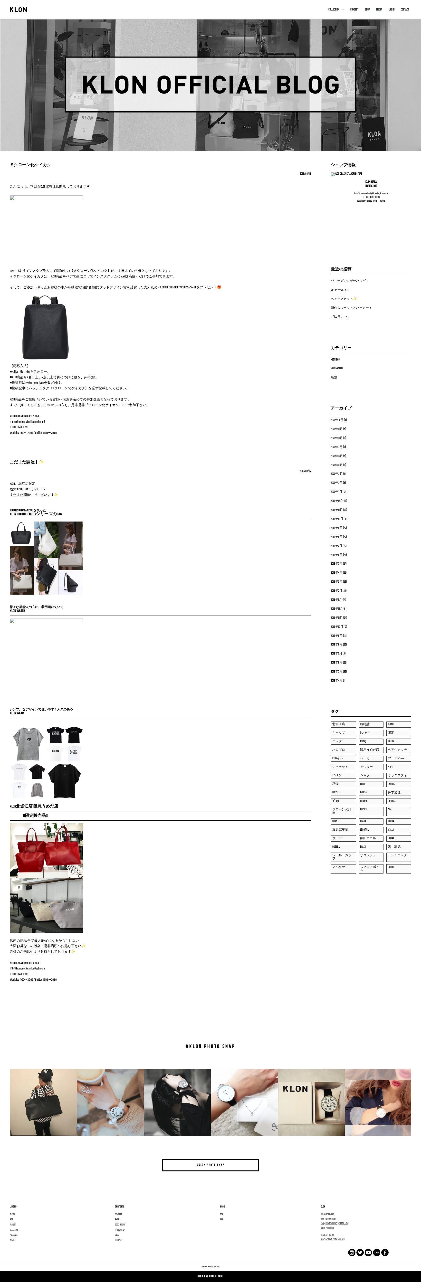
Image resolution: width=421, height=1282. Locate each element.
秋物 (335, 784)
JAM (335, 1240)
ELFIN (362, 784)
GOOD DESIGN (120, 1225)
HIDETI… (391, 801)
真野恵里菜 (340, 830)
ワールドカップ (341, 857)
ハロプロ (338, 750)
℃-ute (335, 801)
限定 (391, 733)
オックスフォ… (398, 775)
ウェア (337, 838)
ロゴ (391, 830)
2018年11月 (337, 618)
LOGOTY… (364, 830)
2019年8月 (337, 537)
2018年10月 (337, 627)
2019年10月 (337, 519)
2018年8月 (337, 645)
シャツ (365, 775)
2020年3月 (337, 474)
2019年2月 (336, 591)
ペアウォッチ (397, 750)
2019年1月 (336, 600)
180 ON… (392, 741)
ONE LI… (336, 847)
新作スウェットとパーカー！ (351, 308)
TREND (390, 724)
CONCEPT (354, 10)
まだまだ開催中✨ (27, 462)
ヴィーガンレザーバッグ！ (350, 281)
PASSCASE (14, 1235)
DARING (391, 784)
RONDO (391, 867)
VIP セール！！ (340, 290)
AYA (390, 809)
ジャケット (340, 767)
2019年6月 (337, 555)
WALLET (13, 1225)
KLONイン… (338, 758)
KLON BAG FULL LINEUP (210, 1276)
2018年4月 (337, 681)
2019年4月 (337, 573)
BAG (11, 1220)
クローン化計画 (341, 811)
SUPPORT (330, 1228)
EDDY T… (336, 821)
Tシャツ (365, 733)
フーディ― (396, 758)
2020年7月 (337, 447)
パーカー (366, 758)
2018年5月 (337, 672)
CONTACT (405, 10)
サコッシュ (368, 855)
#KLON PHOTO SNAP (211, 1165)
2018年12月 (337, 609)
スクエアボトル (369, 869)
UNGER (341, 1240)
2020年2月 (337, 483)
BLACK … (364, 821)
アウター (366, 767)
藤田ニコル (368, 838)
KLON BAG (335, 360)
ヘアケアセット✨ (344, 299)
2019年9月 (337, 528)
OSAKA (323, 1240)
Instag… (364, 741)
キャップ (338, 733)
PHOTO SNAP (119, 1230)
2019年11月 (337, 510)
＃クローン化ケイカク (30, 165)
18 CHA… (392, 821)
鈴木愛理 (394, 792)
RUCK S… (364, 809)
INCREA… (364, 792)
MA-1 (390, 767)
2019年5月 (337, 564)
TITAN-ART (210, 1267)
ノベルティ (340, 867)
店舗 (334, 377)
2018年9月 (337, 636)
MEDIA (379, 10)
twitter (359, 1252)
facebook (351, 1252)
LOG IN (391, 10)
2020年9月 (337, 429)
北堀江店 (338, 724)
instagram (368, 1252)
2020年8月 (337, 438)
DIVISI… (336, 792)
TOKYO (329, 1240)
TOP (221, 1214)
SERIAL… (392, 838)
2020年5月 (337, 465)
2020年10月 (337, 420)
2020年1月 (336, 492)
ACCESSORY (14, 1230)
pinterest (376, 1252)
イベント (338, 775)
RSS (221, 1220)
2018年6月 (337, 663)
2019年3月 (337, 582)
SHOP (367, 10)
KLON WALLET (337, 368)
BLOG (117, 1235)
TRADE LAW (343, 1223)
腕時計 (365, 724)
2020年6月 (337, 456)
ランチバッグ (397, 855)
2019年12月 (337, 501)
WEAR (12, 1240)
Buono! (363, 801)
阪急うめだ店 (369, 750)
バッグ (337, 741)
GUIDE (323, 1228)
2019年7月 (336, 546)
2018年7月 (336, 654)
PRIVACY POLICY (331, 1223)
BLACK (363, 847)
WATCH (12, 1214)
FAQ (322, 1223)
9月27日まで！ (340, 317)
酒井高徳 (394, 847)
